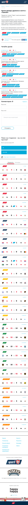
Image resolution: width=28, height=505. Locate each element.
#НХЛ (9, 32)
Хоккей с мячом (6, 379)
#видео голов (9, 75)
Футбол (5, 220)
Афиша (18, 445)
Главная (4, 438)
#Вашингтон (23, 32)
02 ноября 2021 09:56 (4, 70)
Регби (5, 324)
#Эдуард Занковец (22, 95)
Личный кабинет (6, 443)
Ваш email (3, 110)
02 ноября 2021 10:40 (4, 50)
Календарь (18, 443)
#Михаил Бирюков (6, 97)
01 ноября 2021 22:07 (4, 90)
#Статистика (13, 54)
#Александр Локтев (11, 84)
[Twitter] (26, 40)
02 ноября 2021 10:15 (4, 59)
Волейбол (5, 288)
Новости (18, 438)
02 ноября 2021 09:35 (4, 79)
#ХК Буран (17, 66)
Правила (25, 101)
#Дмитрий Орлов (15, 32)
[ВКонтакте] (22, 40)
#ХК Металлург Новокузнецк (8, 55)
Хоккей (4, 32)
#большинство (21, 54)
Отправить (8, 128)
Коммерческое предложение (5, 450)
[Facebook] (24, 40)
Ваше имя (3, 104)
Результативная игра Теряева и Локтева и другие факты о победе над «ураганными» (12, 62)
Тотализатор (5, 440)
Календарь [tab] (17, 162)
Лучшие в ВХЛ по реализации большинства (11, 52)
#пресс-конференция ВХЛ (12, 95)
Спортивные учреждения (5, 446)
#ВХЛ (8, 54)
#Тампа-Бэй (5, 34)
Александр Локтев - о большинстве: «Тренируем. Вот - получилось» (12, 82)
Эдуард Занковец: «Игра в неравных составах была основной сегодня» (12, 92)
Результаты (18, 440)
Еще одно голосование (9, 157)
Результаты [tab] (10, 162)
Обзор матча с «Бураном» (7, 72)
